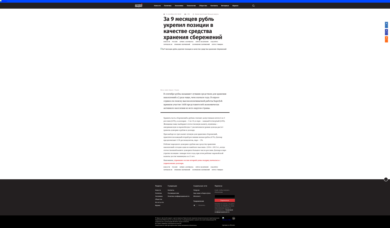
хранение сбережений (182, 44)
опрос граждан (217, 44)
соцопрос (214, 41)
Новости (157, 6)
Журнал (235, 6)
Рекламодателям (173, 193)
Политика (167, 6)
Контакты (214, 6)
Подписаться (224, 200)
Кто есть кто (159, 202)
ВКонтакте (196, 196)
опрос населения (202, 41)
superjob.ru (168, 44)
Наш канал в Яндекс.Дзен (202, 193)
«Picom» (232, 225)
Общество (203, 6)
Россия (174, 41)
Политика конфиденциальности (178, 196)
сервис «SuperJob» (187, 41)
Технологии (191, 6)
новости (167, 41)
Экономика (179, 6)
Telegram (196, 190)
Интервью (225, 6)
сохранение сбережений (201, 44)
